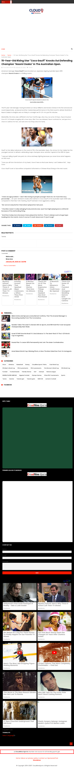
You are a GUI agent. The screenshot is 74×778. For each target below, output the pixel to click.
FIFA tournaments (23, 368)
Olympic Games (37, 375)
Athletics (11, 364)
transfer (11, 379)
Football (5, 372)
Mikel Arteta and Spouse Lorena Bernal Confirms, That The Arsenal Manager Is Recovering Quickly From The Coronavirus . (39, 317)
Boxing (27, 364)
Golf (35, 372)
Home (3, 49)
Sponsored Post (53, 758)
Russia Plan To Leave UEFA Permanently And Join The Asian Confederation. (38, 342)
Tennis (9, 55)
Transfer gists (31, 379)
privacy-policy (33, 758)
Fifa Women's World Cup (51, 368)
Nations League (51, 372)
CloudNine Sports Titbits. (39, 364)
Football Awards (14, 372)
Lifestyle (41, 372)
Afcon (4, 364)
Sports (63, 375)
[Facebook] (64, 1)
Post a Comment (10, 266)
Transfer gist (20, 379)
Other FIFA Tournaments (51, 375)
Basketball (20, 364)
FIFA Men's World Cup (9, 368)
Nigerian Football (24, 375)
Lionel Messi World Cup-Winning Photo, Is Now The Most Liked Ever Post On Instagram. (42, 351)
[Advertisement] (37, 30)
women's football (50, 379)
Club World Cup (54, 364)
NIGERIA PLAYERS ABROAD (10, 375)
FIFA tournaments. (36, 368)
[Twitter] (71, 1)
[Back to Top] (71, 743)
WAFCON (40, 379)
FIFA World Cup (65, 368)
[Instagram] (68, 1)
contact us (43, 758)
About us (24, 758)
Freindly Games (26, 372)
